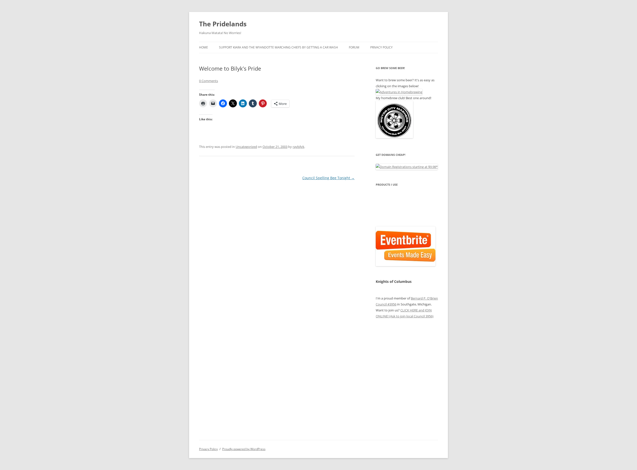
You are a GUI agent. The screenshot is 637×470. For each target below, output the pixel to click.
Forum (354, 47)
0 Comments (208, 81)
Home (203, 47)
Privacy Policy (381, 47)
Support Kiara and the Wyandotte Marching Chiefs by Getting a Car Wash (278, 47)
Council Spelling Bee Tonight (328, 177)
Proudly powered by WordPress (243, 449)
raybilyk (298, 146)
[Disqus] (277, 243)
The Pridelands (223, 23)
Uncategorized (246, 146)
